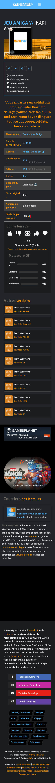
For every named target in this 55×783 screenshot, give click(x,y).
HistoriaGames (14, 767)
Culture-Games (24, 764)
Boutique (15, 730)
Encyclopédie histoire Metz (34, 767)
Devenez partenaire (27, 774)
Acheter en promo (18, 87)
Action (26, 151)
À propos (28, 730)
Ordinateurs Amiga (32, 134)
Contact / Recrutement (21, 712)
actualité (33, 630)
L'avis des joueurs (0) (19, 79)
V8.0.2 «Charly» (36, 755)
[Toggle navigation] (39, 4)
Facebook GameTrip (28, 676)
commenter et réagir (13, 547)
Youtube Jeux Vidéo (41, 764)
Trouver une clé (17, 83)
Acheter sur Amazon (19, 91)
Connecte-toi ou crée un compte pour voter (27, 249)
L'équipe (37, 718)
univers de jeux (24, 554)
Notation (41, 730)
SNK (25, 160)
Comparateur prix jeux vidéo (19, 771)
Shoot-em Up (37, 151)
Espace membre (17, 742)
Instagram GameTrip (29, 685)
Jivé (30, 758)
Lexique (39, 712)
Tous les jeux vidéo (19, 736)
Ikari (25, 176)
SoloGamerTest (41, 771)
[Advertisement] (27, 449)
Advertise (25, 718)
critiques (8, 634)
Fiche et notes (16, 75)
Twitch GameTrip (27, 701)
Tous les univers (39, 736)
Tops (13, 718)
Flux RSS (41, 724)
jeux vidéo (16, 656)
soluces (33, 536)
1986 (28, 143)
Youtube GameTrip (28, 693)
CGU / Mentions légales (21, 724)
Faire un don (35, 742)
